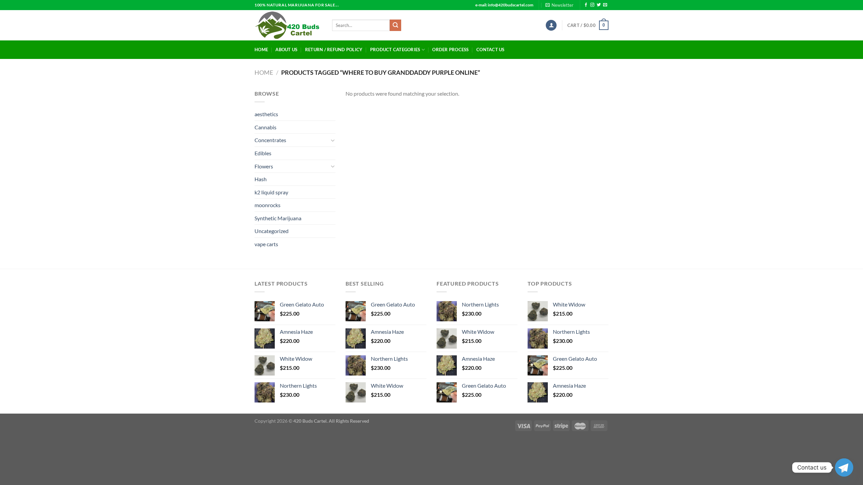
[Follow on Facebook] (586, 5)
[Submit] (395, 25)
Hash (261, 179)
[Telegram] (844, 467)
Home (261, 49)
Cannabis (265, 127)
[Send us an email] (605, 5)
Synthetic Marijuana (278, 218)
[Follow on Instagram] (592, 5)
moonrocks (267, 205)
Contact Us (490, 49)
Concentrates (270, 140)
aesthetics (266, 114)
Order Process (450, 49)
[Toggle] (332, 140)
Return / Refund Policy (334, 49)
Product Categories (395, 49)
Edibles (263, 153)
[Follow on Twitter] (599, 5)
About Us (286, 49)
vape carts (266, 244)
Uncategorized (272, 231)
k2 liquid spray (271, 192)
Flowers (264, 166)
